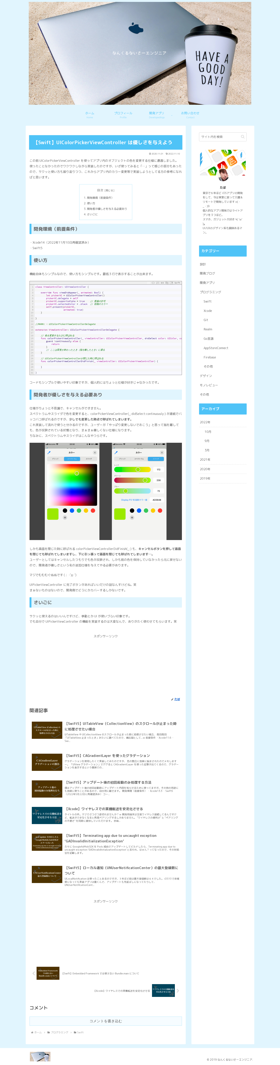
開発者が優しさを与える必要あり (107, 209)
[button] (242, 136)
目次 (100, 190)
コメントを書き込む (106, 1021)
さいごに (92, 214)
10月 (208, 432)
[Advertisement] (106, 665)
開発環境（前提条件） (100, 198)
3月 (207, 450)
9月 (207, 441)
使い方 (91, 203)
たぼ (223, 187)
